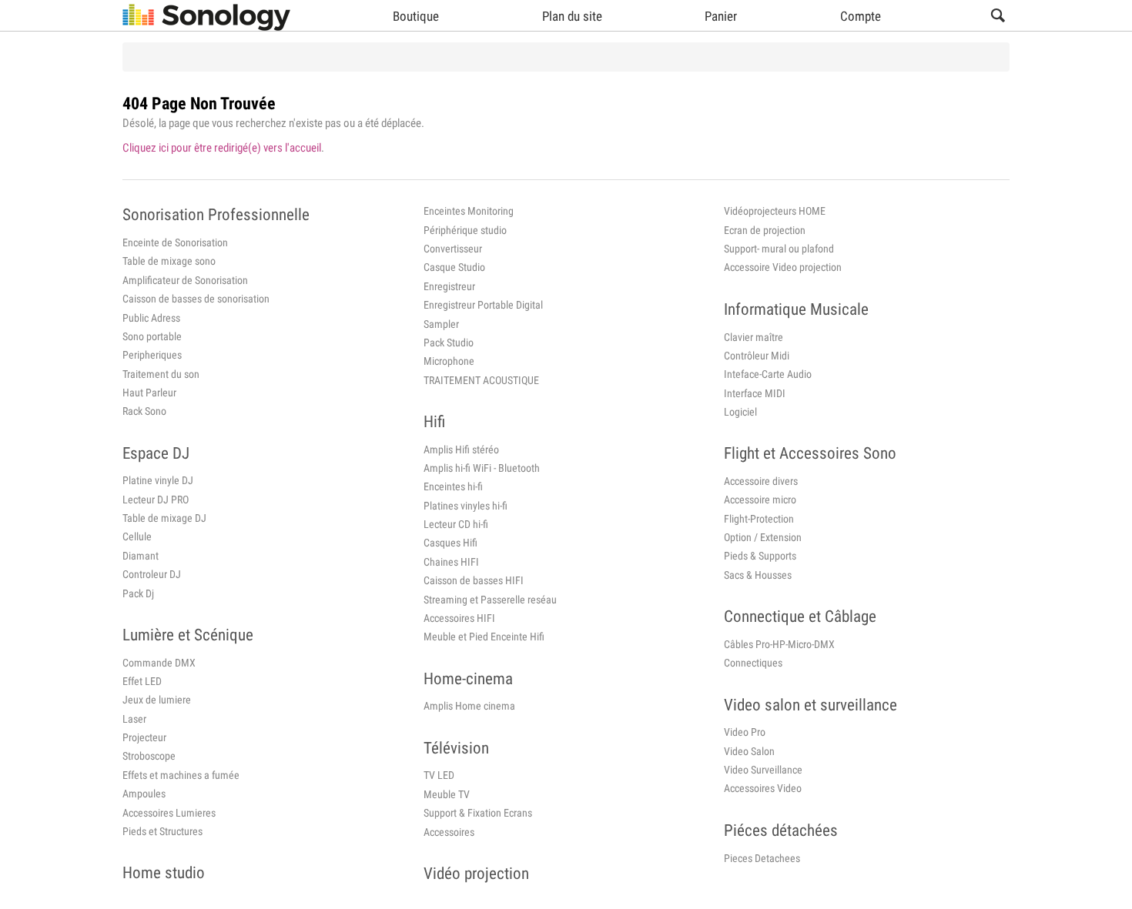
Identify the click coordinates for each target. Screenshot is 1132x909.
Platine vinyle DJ (157, 480)
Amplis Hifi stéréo (461, 449)
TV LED (439, 775)
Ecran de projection (764, 230)
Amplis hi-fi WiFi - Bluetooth (482, 468)
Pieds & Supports (760, 556)
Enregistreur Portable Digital (483, 305)
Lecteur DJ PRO (155, 499)
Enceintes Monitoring (469, 211)
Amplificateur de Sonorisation (185, 280)
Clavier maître (753, 337)
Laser (134, 719)
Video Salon (749, 751)
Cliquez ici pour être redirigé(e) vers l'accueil (221, 148)
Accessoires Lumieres (169, 813)
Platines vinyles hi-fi (465, 506)
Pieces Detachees (762, 858)
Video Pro (744, 732)
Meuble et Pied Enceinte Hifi (484, 636)
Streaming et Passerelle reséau (490, 599)
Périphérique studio (465, 230)
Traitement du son (160, 374)
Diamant (140, 556)
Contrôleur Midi (756, 355)
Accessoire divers (761, 481)
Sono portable (152, 336)
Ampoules (144, 793)
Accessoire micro (760, 499)
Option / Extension (763, 537)
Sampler (441, 324)
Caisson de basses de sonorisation (196, 298)
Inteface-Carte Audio (768, 374)
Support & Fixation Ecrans (478, 813)
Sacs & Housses (758, 575)
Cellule (137, 536)
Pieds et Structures (162, 831)
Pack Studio (449, 342)
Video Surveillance (763, 770)
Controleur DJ (151, 574)
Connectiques (753, 663)
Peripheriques (152, 355)
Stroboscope (149, 756)
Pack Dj (138, 593)
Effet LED (142, 681)
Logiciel (740, 412)
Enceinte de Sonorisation (175, 242)
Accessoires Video (763, 788)
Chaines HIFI (451, 562)
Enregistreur (449, 286)
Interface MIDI (754, 393)
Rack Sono (144, 411)
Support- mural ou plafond (779, 248)
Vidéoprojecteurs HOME (775, 211)
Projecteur (144, 737)
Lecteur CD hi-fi (456, 524)
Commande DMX (159, 663)
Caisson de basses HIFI (474, 580)
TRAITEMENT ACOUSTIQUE (481, 380)
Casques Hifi (450, 542)
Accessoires (449, 832)
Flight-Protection (759, 519)
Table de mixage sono (169, 261)
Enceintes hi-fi (453, 486)
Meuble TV (447, 794)
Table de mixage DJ (164, 518)
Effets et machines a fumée (180, 775)
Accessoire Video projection (783, 267)
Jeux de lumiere (156, 699)
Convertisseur (453, 248)
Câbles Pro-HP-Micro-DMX (779, 644)
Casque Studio (454, 267)
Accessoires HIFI (459, 618)
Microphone (449, 361)
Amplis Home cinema (469, 706)
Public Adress (151, 318)
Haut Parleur (149, 392)
